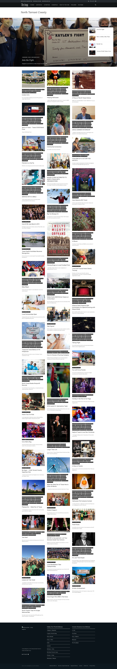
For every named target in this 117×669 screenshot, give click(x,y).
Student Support (52, 510)
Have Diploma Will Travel (79, 200)
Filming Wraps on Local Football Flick (58, 265)
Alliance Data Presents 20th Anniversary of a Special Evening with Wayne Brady (83, 307)
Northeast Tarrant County (52, 652)
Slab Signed (50, 326)
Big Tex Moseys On (53, 214)
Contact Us (86, 665)
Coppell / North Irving (52, 633)
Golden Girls (25, 95)
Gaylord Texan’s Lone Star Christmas (83, 432)
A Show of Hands (77, 466)
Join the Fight (28, 60)
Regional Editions (37, 1)
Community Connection (54, 147)
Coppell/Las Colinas (25, 89)
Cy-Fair (48, 138)
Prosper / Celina (50, 655)
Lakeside (58, 90)
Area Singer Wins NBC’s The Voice (57, 597)
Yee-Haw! (25, 537)
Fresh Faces (75, 524)
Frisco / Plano (50, 639)
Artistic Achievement (78, 588)
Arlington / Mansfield (51, 630)
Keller (29, 57)
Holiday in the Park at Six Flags (81, 399)
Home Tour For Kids (28, 414)
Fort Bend (58, 138)
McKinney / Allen (50, 649)
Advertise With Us (46, 1)
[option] (58, 42)
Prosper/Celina (63, 141)
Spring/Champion (58, 93)
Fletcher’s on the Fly (28, 163)
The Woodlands (50, 95)
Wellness (73, 4)
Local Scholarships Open (29, 314)
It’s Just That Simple (78, 558)
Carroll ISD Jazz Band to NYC (31, 224)
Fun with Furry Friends (79, 370)
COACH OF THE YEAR (28, 580)
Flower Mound (24, 57)
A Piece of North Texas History (81, 98)
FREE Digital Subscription (26, 1)
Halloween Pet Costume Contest (82, 501)
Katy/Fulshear (49, 90)
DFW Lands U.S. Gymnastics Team (57, 406)
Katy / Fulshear (75, 636)
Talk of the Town (33, 92)
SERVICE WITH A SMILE (29, 197)
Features (80, 4)
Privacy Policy (92, 665)
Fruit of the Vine (64, 4)
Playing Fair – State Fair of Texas (32, 507)
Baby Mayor (25, 287)
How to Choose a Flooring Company (58, 355)
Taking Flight (76, 342)
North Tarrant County (35, 57)
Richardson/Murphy (25, 92)
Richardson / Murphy (51, 658)
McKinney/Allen (63, 90)
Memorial (49, 141)
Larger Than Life (52, 449)
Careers (80, 665)
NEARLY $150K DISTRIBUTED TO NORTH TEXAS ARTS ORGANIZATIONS (57, 179)
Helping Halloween (53, 97)
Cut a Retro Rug (26, 442)
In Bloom (75, 241)
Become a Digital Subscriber (63, 665)
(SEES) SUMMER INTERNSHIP (81, 130)
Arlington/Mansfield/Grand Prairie (53, 87)
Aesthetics (39, 4)
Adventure (47, 4)
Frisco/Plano (38, 89)
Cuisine (32, 4)
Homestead (55, 4)
